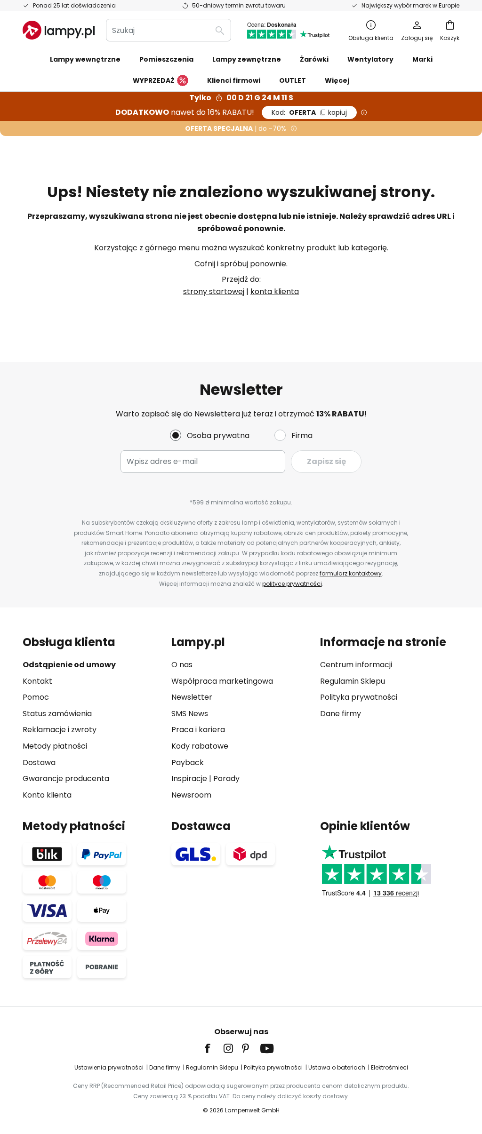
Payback (187, 762)
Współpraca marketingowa (222, 681)
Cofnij (204, 263)
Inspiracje (189, 778)
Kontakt (37, 681)
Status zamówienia (57, 713)
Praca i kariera (198, 729)
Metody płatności (55, 746)
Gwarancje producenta (66, 778)
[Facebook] (213, 1048)
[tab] (92, 718)
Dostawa (39, 762)
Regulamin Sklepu (352, 681)
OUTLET (292, 80)
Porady (226, 778)
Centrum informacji (356, 664)
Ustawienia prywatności (109, 1067)
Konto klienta (47, 795)
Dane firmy (340, 713)
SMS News (189, 713)
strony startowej (213, 291)
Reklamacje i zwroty (59, 729)
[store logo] (59, 30)
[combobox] (168, 30)
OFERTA (309, 112)
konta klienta (274, 291)
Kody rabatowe (199, 746)
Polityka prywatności (358, 697)
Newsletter (191, 697)
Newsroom (191, 795)
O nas (182, 664)
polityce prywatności (292, 584)
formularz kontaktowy (351, 573)
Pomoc (36, 697)
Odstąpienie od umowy (69, 664)
